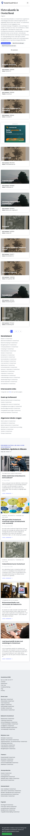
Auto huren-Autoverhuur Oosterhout (11, 790)
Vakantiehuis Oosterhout (7, 747)
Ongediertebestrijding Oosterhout (10, 812)
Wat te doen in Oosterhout (8, 421)
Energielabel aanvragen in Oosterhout (11, 406)
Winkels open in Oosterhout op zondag (11, 427)
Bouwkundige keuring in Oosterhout (10, 408)
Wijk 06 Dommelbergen (18, 43)
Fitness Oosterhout (6, 433)
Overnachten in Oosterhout (8, 363)
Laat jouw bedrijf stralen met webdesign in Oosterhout (12, 642)
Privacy (3, 690)
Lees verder (6, 493)
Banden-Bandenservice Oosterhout (10, 792)
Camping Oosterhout (6, 743)
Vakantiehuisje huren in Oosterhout (10, 377)
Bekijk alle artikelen (5, 451)
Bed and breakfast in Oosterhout (10, 340)
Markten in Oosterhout (7, 429)
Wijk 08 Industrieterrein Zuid (9, 45)
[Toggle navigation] (27, 3)
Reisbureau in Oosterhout (8, 365)
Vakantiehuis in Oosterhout (8, 375)
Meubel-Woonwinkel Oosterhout (10, 740)
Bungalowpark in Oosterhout (9, 345)
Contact (3, 681)
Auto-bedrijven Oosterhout (8, 789)
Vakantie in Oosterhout (7, 373)
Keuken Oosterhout (6, 773)
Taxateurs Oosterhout (7, 761)
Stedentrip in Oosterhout (8, 371)
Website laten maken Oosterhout (10, 778)
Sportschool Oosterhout (7, 780)
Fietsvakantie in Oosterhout (8, 351)
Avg (2, 689)
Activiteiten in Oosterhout (8, 423)
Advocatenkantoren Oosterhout (10, 794)
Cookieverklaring (5, 687)
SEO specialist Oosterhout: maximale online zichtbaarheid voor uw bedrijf (13, 521)
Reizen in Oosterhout (6, 338)
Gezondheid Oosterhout (7, 706)
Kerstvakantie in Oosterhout (8, 359)
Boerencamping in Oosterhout (9, 343)
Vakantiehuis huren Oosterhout (13, 564)
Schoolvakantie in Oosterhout (9, 367)
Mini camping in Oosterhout (8, 361)
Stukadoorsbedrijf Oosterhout (9, 727)
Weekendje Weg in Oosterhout (9, 379)
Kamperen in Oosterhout (8, 355)
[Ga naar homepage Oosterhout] (9, 3)
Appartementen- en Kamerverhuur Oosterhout (14, 741)
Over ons (3, 685)
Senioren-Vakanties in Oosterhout (10, 369)
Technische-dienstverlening (12, 473)
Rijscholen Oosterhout (7, 699)
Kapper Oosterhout (6, 704)
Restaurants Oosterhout (7, 718)
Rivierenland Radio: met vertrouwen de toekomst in (11, 603)
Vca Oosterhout (5, 775)
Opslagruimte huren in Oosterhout (10, 404)
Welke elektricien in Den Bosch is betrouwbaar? (13, 477)
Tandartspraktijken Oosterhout (9, 724)
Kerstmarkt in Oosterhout (8, 357)
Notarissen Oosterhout (7, 759)
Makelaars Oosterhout (7, 764)
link (10, 392)
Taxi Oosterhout (5, 703)
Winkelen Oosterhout (6, 738)
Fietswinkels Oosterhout (7, 701)
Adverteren (4, 683)
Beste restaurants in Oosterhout (10, 425)
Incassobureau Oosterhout (8, 808)
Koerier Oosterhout (6, 402)
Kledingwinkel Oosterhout (8, 776)
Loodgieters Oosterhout (7, 726)
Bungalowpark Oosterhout (8, 748)
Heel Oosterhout (6, 43)
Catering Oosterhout (6, 720)
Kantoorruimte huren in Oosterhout (10, 400)
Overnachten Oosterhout (8, 745)
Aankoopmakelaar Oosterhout (9, 412)
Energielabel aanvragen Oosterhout (11, 410)
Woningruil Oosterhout (7, 805)
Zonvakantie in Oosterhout (8, 383)
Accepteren (7, 833)
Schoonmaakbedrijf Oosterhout (9, 762)
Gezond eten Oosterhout (8, 710)
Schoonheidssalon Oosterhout (9, 722)
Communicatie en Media (10, 600)
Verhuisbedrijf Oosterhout (8, 729)
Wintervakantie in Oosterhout (9, 381)
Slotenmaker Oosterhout (8, 796)
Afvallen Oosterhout (6, 708)
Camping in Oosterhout (7, 349)
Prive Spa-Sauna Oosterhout (9, 806)
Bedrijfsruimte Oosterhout (8, 810)
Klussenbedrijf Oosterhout (8, 757)
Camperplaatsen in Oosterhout (9, 347)
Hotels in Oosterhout (6, 353)
